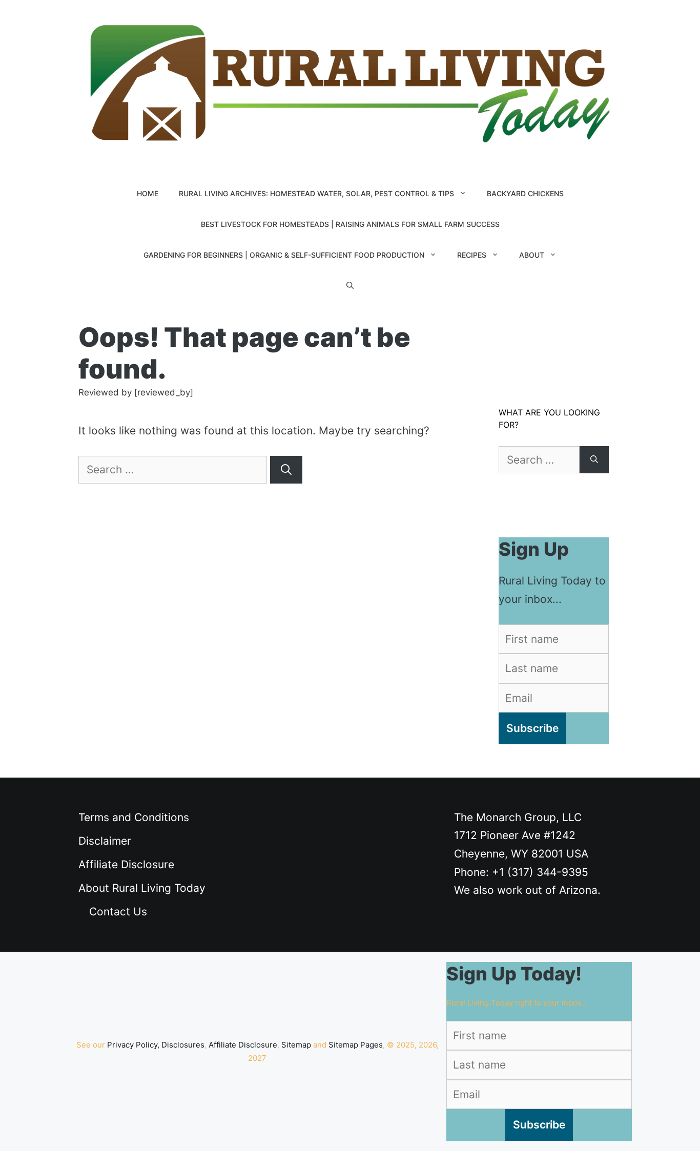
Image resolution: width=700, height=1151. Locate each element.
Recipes (471, 254)
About (531, 254)
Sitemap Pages (355, 1045)
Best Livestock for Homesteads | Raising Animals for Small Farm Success (350, 224)
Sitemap (296, 1045)
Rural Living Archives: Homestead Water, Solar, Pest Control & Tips (316, 193)
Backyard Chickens (525, 193)
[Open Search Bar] (350, 285)
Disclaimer (104, 840)
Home (147, 193)
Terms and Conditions (133, 817)
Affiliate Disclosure (126, 864)
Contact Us (118, 911)
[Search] (286, 470)
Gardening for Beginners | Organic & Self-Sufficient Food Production (283, 254)
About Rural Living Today (141, 888)
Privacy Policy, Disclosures (155, 1045)
